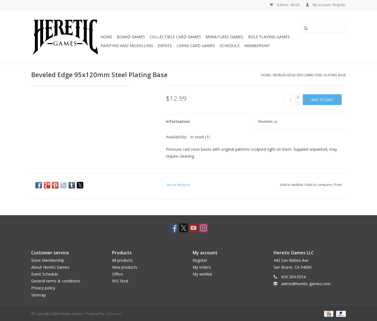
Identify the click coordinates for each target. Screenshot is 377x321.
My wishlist (202, 274)
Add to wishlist (292, 184)
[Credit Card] (328, 313)
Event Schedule (44, 274)
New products (124, 267)
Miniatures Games (224, 36)
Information (178, 121)
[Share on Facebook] (38, 185)
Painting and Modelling (126, 45)
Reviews (267, 121)
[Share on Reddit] (63, 185)
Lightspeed (114, 313)
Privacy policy (43, 287)
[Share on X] (80, 185)
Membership (257, 45)
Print (338, 184)
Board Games (131, 36)
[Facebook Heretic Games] (173, 227)
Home (106, 36)
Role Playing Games (269, 36)
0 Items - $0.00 (288, 4)
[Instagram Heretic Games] (203, 227)
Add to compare (319, 184)
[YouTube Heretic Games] (193, 227)
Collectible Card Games (175, 36)
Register (200, 260)
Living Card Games (196, 45)
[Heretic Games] (65, 36)
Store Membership (47, 260)
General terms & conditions (55, 281)
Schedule (230, 45)
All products (122, 260)
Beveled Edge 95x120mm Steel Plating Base (309, 75)
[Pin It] (55, 185)
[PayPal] (340, 313)
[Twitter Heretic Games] (183, 227)
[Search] (306, 28)
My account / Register (329, 4)
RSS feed (120, 281)
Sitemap (38, 295)
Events (165, 45)
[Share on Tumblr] (71, 185)
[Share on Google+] (47, 185)
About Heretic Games (50, 267)
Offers (117, 274)
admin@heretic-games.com (305, 283)
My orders (202, 267)
